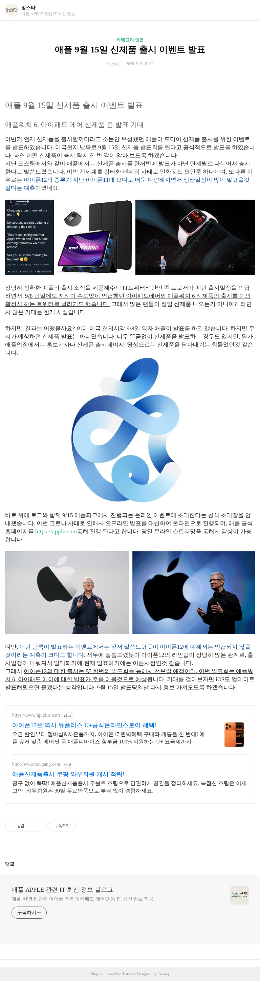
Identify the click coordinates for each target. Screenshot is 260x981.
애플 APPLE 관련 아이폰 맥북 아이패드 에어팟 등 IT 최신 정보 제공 (83, 898)
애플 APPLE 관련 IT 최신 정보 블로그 (62, 889)
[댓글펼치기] (17, 864)
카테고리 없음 (130, 39)
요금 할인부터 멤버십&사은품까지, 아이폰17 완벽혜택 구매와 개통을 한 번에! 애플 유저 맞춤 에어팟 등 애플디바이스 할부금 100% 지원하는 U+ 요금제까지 (108, 737)
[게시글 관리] (39, 826)
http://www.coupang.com (36, 764)
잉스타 (28, 7)
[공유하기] (30, 826)
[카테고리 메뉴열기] (248, 10)
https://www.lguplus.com (36, 715)
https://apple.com (56, 531)
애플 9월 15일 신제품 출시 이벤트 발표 (130, 49)
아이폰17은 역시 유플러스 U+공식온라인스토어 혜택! (84, 725)
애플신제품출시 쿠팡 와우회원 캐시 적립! (68, 774)
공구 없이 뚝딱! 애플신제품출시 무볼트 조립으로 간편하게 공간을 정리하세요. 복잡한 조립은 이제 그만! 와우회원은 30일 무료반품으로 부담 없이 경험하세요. (129, 787)
